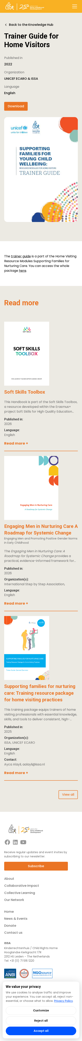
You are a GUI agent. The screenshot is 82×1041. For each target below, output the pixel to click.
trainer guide (21, 256)
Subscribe (36, 866)
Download (16, 106)
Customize (41, 1010)
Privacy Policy (63, 1001)
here (22, 270)
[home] (24, 6)
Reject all (41, 1021)
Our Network (14, 900)
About (9, 878)
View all (68, 794)
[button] (74, 6)
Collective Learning (19, 893)
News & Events (15, 918)
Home (9, 911)
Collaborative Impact (21, 885)
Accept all (41, 1031)
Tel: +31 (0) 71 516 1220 (19, 961)
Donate (10, 925)
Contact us (13, 932)
